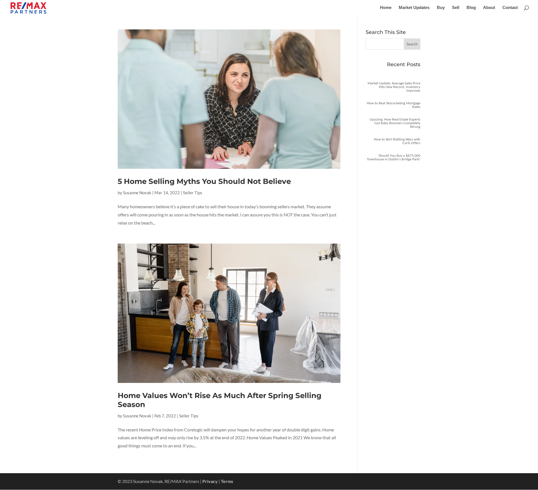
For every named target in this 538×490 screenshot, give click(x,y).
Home (385, 8)
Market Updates (414, 8)
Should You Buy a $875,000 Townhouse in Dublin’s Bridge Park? (393, 157)
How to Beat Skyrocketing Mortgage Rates (393, 105)
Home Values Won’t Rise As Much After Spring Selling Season (219, 400)
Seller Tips (192, 192)
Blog (471, 8)
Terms (227, 481)
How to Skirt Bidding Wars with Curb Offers (397, 141)
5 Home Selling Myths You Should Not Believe (204, 181)
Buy (441, 8)
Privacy (210, 481)
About (489, 8)
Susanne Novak (137, 192)
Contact (510, 8)
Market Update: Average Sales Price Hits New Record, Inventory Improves (394, 87)
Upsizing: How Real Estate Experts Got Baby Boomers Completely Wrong (395, 123)
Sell (455, 8)
